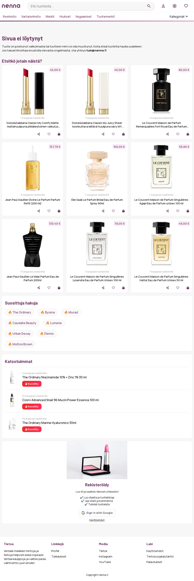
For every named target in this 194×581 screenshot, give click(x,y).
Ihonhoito (9, 16)
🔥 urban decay (19, 333)
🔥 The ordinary (19, 312)
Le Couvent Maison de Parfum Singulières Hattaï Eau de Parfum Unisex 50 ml (161, 278)
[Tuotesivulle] (59, 134)
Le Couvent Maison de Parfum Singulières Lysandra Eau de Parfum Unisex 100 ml (97, 278)
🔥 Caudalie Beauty (22, 323)
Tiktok (103, 551)
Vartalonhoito (31, 16)
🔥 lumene (54, 323)
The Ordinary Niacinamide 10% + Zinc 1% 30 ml (54, 377)
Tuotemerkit (106, 16)
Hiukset (65, 16)
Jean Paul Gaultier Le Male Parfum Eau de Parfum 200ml (32, 278)
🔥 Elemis (47, 333)
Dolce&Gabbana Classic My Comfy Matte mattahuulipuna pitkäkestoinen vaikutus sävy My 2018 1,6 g (33, 126)
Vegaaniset (83, 16)
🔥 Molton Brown (20, 344)
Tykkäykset (58, 556)
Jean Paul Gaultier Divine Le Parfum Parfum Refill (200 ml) (32, 201)
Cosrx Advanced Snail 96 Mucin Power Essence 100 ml (60, 400)
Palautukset (154, 562)
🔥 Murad (71, 312)
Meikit (50, 16)
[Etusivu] (13, 6)
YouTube (105, 562)
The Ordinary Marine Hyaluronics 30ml (49, 423)
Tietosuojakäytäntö (160, 556)
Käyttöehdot (97, 520)
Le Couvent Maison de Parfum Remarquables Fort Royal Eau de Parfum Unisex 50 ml (161, 126)
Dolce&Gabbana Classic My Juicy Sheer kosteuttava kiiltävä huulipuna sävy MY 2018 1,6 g (97, 126)
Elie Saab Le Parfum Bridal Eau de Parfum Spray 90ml (97, 201)
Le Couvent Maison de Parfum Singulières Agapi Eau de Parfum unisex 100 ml (161, 201)
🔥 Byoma (48, 312)
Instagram (105, 556)
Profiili (55, 551)
